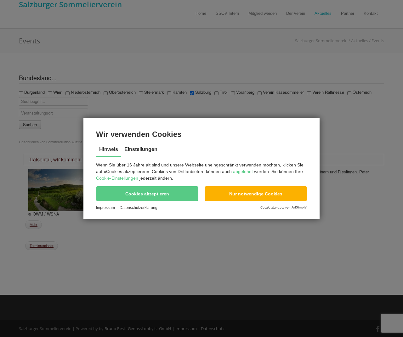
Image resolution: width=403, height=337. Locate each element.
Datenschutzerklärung (138, 207)
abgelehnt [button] (243, 171)
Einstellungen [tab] (140, 149)
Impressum (105, 207)
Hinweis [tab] (108, 149)
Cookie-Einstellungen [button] (117, 178)
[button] (147, 193)
